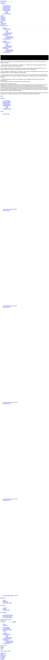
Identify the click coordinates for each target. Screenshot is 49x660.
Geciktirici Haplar (6, 5)
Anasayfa (5, 607)
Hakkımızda (5, 601)
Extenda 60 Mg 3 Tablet (8, 595)
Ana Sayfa (3, 59)
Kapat (2, 95)
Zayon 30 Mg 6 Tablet (7, 209)
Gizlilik (4, 608)
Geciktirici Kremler (7, 6)
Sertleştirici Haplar (7, 10)
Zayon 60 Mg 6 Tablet (7, 305)
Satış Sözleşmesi (6, 610)
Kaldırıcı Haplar (6, 8)
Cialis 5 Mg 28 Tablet (7, 616)
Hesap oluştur (3, 653)
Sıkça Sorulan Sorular (7, 602)
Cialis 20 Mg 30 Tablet (7, 617)
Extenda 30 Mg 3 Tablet (8, 498)
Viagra (7, 12)
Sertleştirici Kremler (7, 13)
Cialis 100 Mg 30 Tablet (8, 615)
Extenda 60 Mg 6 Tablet (8, 402)
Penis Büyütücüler (6, 9)
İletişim (4, 600)
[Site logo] (3, 1)
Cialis (7, 11)
